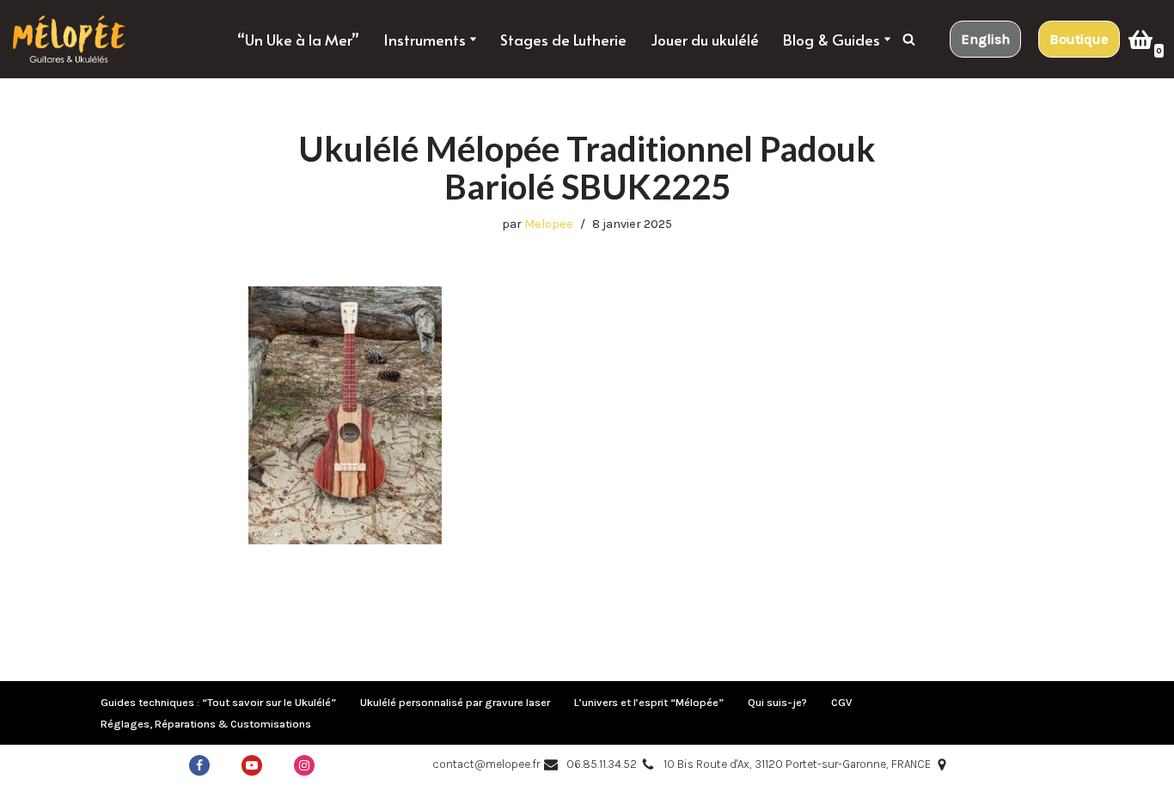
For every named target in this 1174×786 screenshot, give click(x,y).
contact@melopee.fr (486, 764)
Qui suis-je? (777, 702)
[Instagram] (304, 765)
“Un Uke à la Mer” (298, 39)
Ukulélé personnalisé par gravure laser (455, 702)
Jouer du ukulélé (705, 39)
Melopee (548, 224)
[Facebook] (199, 765)
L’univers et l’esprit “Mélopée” (649, 702)
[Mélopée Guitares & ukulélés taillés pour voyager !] (69, 39)
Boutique (1079, 39)
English (985, 39)
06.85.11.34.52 (601, 764)
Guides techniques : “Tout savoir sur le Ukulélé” (218, 702)
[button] (473, 39)
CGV (841, 702)
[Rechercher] (908, 39)
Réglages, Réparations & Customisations (206, 723)
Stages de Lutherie (563, 39)
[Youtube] (252, 765)
